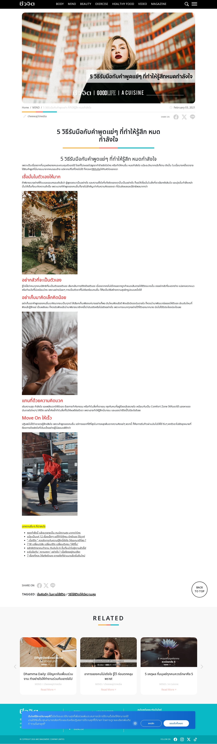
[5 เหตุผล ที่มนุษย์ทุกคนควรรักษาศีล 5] (169, 666)
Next (202, 666)
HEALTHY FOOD (123, 4)
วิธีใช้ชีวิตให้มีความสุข (82, 594)
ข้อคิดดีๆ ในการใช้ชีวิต (51, 594)
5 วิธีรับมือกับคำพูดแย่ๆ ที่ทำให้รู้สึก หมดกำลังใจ (67, 108)
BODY (60, 4)
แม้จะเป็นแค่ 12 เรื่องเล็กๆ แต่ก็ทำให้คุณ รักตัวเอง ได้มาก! (56, 537)
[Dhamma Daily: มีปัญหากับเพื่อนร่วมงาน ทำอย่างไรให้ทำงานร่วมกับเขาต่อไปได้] (48, 666)
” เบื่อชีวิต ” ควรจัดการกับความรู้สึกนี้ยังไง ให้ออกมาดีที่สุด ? (56, 540)
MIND (72, 4)
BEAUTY (85, 4)
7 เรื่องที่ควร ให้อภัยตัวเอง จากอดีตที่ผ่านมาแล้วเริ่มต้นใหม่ (56, 556)
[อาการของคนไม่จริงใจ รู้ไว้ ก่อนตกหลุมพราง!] (108, 666)
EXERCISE (101, 4)
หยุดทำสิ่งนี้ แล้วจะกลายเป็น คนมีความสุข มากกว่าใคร (54, 533)
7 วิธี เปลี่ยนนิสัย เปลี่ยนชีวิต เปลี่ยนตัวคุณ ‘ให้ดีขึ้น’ (52, 544)
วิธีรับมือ (96, 169)
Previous (15, 666)
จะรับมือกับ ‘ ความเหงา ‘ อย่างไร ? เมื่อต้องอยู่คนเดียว (53, 552)
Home (25, 108)
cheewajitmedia (37, 116)
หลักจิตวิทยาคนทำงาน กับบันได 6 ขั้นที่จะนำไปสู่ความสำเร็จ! (56, 548)
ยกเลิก (151, 723)
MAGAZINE (158, 4)
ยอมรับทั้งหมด (176, 723)
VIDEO (142, 4)
